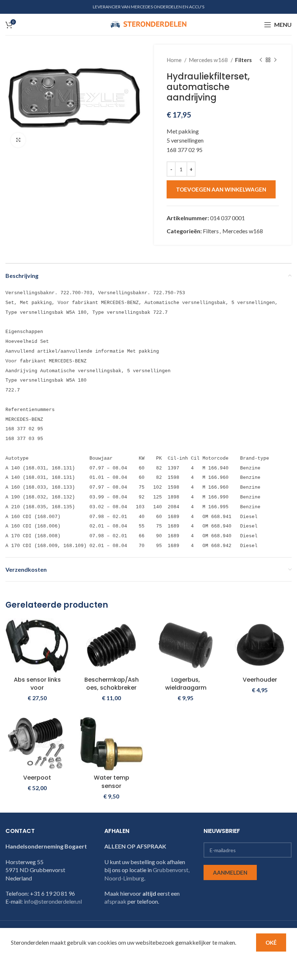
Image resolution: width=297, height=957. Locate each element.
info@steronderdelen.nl (53, 901)
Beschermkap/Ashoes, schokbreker (111, 683)
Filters (243, 60)
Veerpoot (37, 777)
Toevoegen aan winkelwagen (221, 189)
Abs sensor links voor (37, 683)
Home (175, 60)
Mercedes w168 (209, 60)
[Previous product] (260, 59)
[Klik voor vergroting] (18, 140)
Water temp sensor (111, 781)
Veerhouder (260, 679)
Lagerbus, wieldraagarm (185, 683)
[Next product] (275, 59)
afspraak (115, 901)
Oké (271, 942)
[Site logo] (148, 23)
